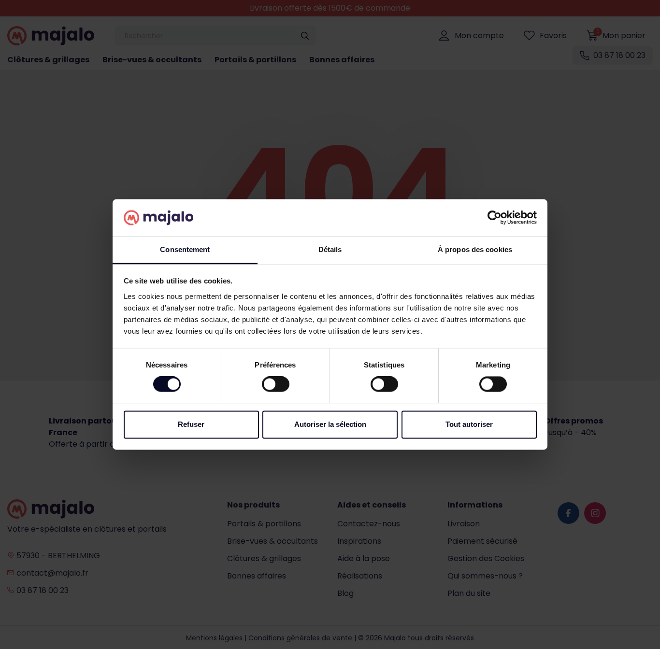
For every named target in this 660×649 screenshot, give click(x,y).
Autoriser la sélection (330, 424)
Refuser (191, 424)
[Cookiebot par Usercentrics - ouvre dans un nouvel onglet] (494, 218)
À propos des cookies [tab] (475, 249)
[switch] (275, 384)
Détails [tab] (330, 249)
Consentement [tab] (185, 249)
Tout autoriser (469, 424)
